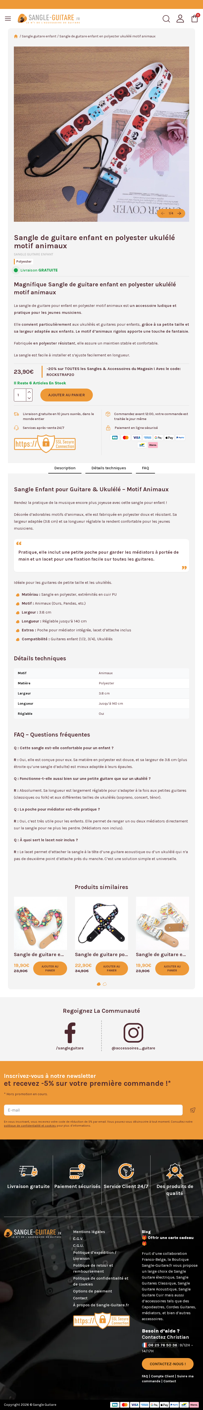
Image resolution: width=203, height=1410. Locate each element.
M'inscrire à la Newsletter (193, 1110)
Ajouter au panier (66, 395)
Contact (80, 1298)
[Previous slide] (163, 213)
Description (65, 468)
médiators (151, 1313)
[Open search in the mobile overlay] (166, 19)
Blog (146, 1231)
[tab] (98, 984)
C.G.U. (78, 1245)
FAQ (145, 468)
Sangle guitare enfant (39, 36)
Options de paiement (92, 1291)
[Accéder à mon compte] (180, 19)
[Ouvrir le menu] (8, 19)
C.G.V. (78, 1238)
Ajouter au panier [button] (50, 968)
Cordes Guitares (180, 1307)
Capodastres (153, 1307)
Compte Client (163, 1376)
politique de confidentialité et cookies (30, 1125)
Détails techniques (108, 468)
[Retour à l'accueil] (49, 18)
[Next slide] (179, 213)
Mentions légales (89, 1231)
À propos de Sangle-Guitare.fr (101, 1305)
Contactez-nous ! (168, 1363)
